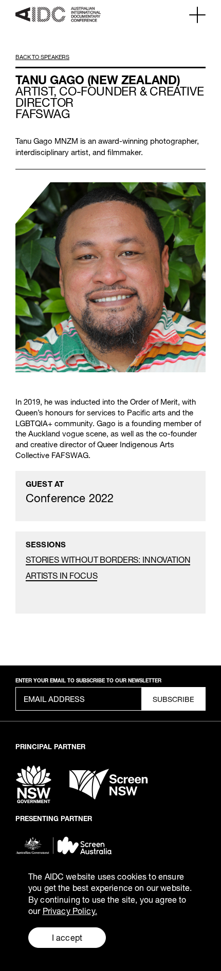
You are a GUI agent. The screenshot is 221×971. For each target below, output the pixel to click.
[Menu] (197, 15)
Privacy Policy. (70, 911)
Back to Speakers (42, 56)
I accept (67, 937)
